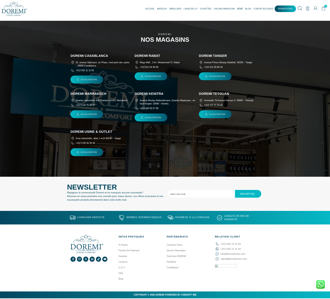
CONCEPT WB (188, 295)
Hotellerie (171, 262)
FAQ (121, 273)
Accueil (150, 9)
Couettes (205, 9)
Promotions (285, 9)
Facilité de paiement (129, 250)
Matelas (162, 9)
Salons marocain (224, 9)
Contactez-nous (263, 9)
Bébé (240, 9)
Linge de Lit (190, 9)
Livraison (123, 262)
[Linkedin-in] (92, 259)
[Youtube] (104, 259)
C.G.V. (122, 267)
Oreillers (175, 9)
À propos (123, 245)
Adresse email (214, 194)
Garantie (123, 256)
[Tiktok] (98, 259)
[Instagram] (79, 259)
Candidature (173, 267)
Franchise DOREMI (176, 256)
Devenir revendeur (176, 250)
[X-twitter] (85, 259)
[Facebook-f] (73, 259)
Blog (248, 9)
